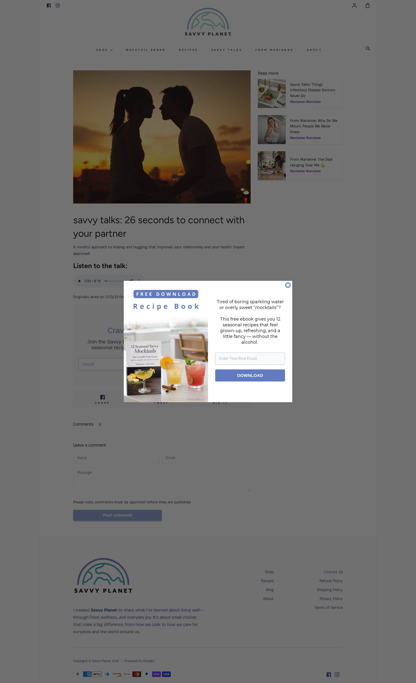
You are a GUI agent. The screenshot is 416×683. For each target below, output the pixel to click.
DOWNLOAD (250, 375)
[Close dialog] (288, 285)
